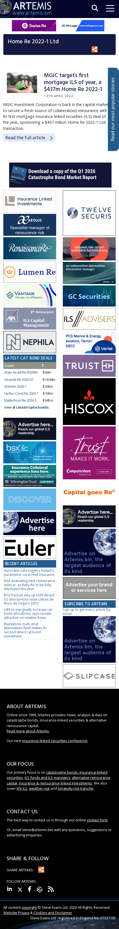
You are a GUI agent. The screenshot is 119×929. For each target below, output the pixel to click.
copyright (29, 907)
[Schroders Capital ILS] (89, 249)
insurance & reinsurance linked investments (55, 783)
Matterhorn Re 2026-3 (20, 400)
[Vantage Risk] (29, 295)
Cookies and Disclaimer (52, 912)
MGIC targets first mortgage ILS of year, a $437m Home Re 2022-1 (73, 82)
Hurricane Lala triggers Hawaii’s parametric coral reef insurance (29, 572)
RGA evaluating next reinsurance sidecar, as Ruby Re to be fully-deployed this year (29, 584)
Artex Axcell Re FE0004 (20, 372)
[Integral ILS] (89, 273)
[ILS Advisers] (89, 319)
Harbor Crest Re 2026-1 (21, 393)
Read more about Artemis (28, 730)
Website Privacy (16, 912)
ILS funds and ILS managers (47, 777)
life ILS (22, 788)
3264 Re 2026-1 (15, 386)
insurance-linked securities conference (54, 740)
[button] (95, 8)
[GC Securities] (89, 296)
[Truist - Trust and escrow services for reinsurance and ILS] (89, 366)
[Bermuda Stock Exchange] (29, 452)
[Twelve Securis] (89, 213)
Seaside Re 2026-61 (18, 379)
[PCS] (89, 342)
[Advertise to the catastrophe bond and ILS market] (89, 588)
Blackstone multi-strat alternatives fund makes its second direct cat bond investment (25, 630)
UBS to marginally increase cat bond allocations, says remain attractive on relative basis (28, 613)
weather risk (39, 788)
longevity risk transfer (76, 788)
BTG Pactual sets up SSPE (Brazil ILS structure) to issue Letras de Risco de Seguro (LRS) (29, 599)
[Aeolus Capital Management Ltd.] (29, 225)
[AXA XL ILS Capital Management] (29, 319)
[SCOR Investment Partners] (29, 499)
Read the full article (25, 138)
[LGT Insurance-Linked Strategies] (29, 272)
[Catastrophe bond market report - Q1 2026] (60, 174)
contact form (97, 819)
